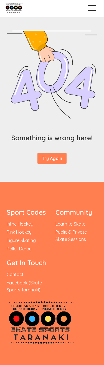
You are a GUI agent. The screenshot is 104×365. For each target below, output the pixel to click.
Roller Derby (19, 249)
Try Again (52, 158)
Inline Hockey (20, 224)
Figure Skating (21, 240)
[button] (92, 8)
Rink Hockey (19, 232)
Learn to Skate (70, 224)
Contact (15, 274)
